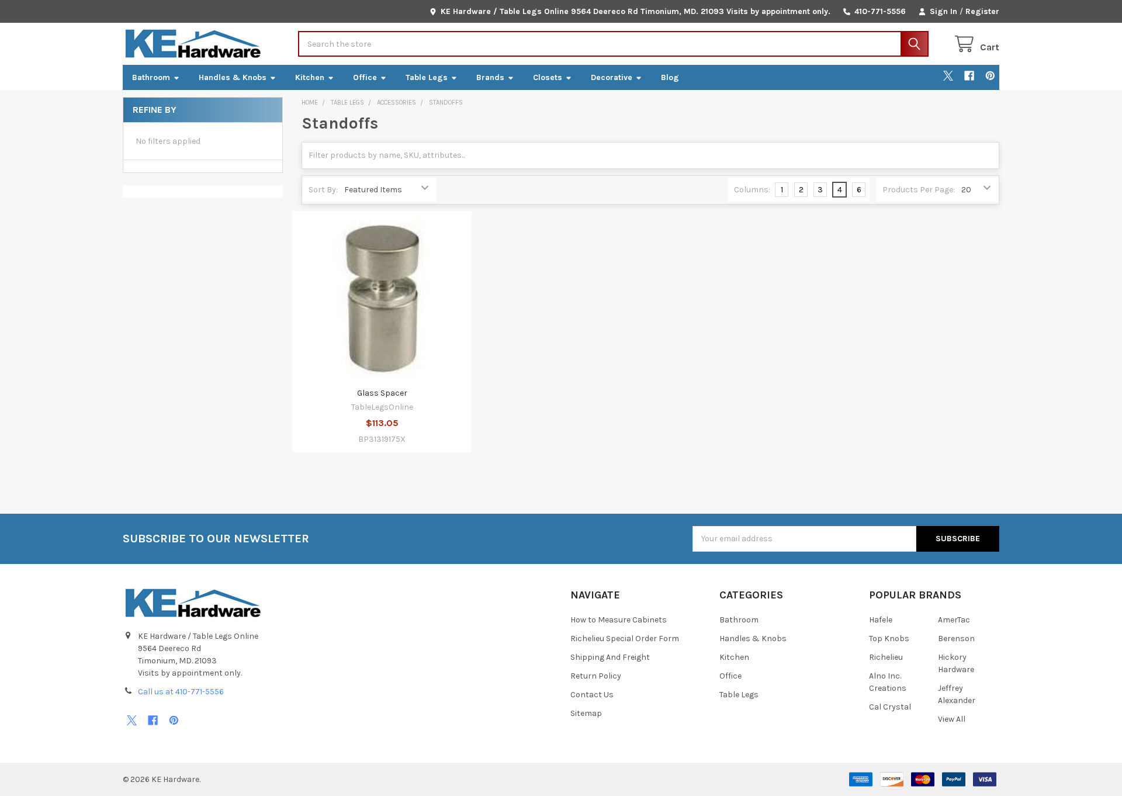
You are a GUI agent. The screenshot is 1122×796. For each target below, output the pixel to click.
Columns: (752, 190)
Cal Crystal (890, 707)
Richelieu (886, 657)
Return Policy (595, 676)
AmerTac (954, 620)
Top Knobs (889, 638)
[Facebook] (969, 76)
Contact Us (592, 695)
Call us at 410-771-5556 (181, 692)
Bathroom (151, 77)
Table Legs (427, 77)
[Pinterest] (990, 76)
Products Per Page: (918, 190)
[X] (948, 76)
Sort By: (323, 190)
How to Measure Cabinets (618, 620)
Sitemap (586, 713)
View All (951, 719)
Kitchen (309, 77)
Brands (490, 77)
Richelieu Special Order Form (624, 638)
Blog (670, 77)
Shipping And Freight (610, 657)
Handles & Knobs (232, 77)
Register (982, 11)
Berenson (956, 638)
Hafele (880, 620)
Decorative (611, 77)
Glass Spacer (382, 393)
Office (365, 77)
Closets (547, 77)
